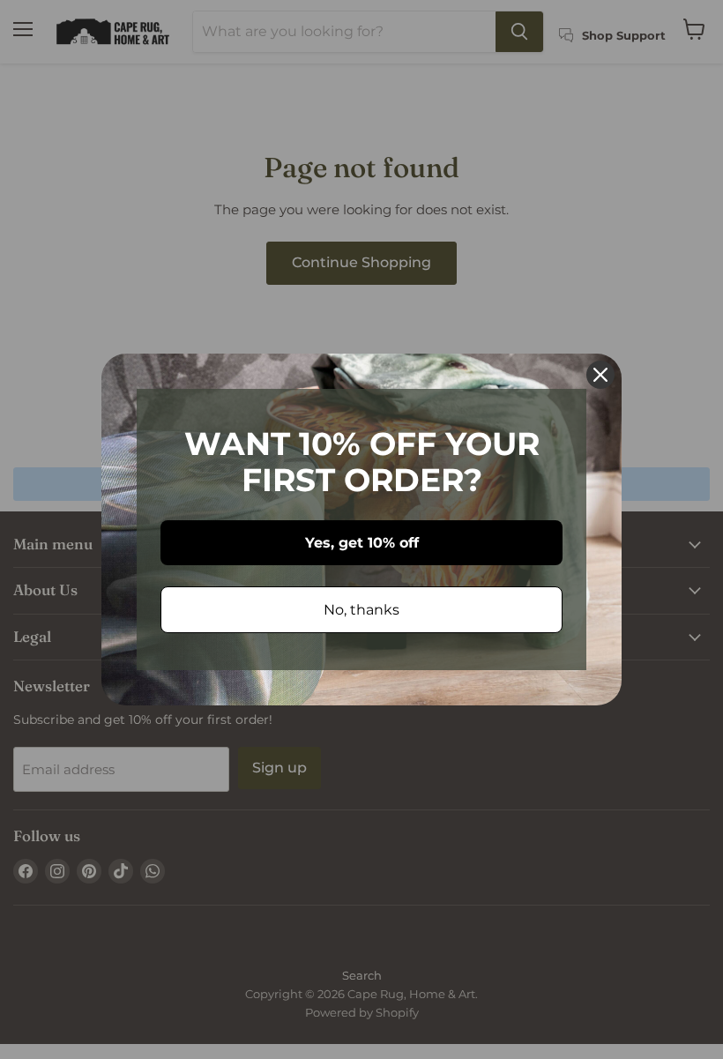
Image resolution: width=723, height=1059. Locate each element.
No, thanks (361, 609)
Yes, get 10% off (362, 542)
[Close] (600, 375)
